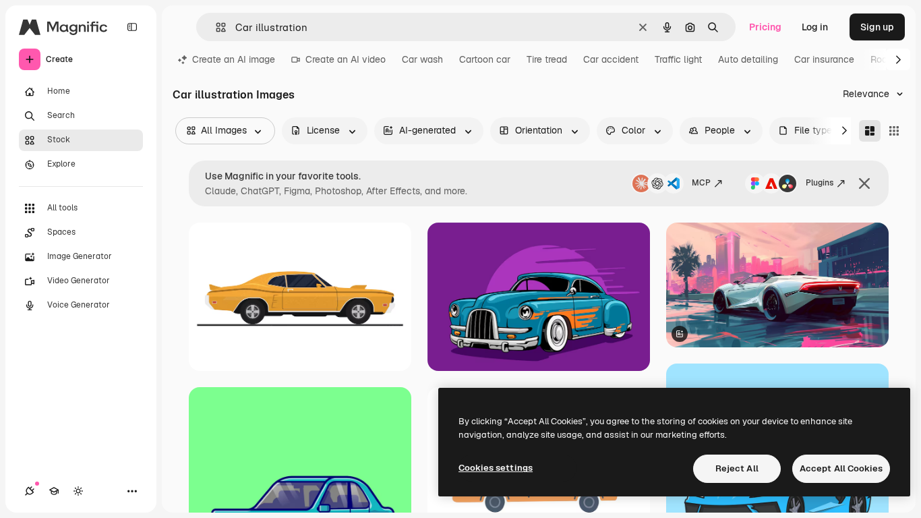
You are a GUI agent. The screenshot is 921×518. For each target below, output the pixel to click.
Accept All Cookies (841, 468)
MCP (701, 182)
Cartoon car (484, 59)
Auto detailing (748, 59)
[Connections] (29, 491)
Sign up (877, 27)
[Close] (864, 183)
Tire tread (547, 59)
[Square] (894, 131)
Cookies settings (495, 467)
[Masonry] (870, 131)
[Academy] (54, 491)
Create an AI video (345, 59)
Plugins (819, 182)
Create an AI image (233, 59)
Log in (815, 27)
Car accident (610, 59)
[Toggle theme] (78, 491)
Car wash (422, 59)
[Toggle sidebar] (132, 27)
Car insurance (824, 59)
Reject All (737, 468)
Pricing (765, 27)
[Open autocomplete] (215, 27)
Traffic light (678, 59)
